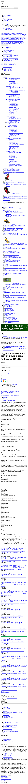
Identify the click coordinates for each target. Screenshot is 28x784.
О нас (4, 16)
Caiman (10, 308)
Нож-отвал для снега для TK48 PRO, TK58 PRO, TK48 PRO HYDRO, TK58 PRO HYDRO (12, 568)
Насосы (11, 84)
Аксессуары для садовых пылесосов (15, 194)
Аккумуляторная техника (9, 251)
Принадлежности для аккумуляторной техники (15, 165)
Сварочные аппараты (14, 120)
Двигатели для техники (15, 118)
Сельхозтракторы (13, 92)
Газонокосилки (13, 130)
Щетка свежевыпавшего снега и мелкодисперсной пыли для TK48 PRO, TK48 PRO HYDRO (13, 551)
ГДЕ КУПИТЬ (6, 15)
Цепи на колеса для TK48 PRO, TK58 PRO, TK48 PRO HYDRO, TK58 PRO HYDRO (14, 560)
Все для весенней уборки (9, 168)
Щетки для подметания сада (16, 114)
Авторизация (9, 30)
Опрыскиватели (13, 161)
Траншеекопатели (13, 149)
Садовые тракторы (13, 91)
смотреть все (13, 64)
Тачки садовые (12, 148)
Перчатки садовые (13, 105)
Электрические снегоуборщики (11, 304)
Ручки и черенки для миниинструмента (14, 109)
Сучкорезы (12, 113)
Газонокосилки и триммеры (10, 230)
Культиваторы (12, 95)
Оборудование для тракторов (16, 87)
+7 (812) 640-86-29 (7, 69)
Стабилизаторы (13, 121)
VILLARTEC (14, 318)
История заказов (7, 739)
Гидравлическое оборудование (16, 144)
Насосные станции (13, 83)
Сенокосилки (12, 135)
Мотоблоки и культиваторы (10, 52)
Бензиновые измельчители (17, 180)
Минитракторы (7, 51)
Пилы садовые (12, 107)
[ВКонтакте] (1, 381)
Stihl (8, 315)
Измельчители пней (14, 146)
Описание (5, 397)
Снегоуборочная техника (9, 48)
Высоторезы (12, 153)
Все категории (7, 47)
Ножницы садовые (13, 104)
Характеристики (7, 398)
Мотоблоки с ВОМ (14, 97)
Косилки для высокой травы (16, 133)
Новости (5, 20)
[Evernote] (5, 381)
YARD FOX (14, 319)
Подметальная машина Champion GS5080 (11, 623)
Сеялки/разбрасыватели (15, 166)
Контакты (5, 21)
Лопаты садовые (13, 103)
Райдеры (11, 88)
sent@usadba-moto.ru (8, 758)
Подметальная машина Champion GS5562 (11, 610)
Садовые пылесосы (15, 193)
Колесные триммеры (14, 131)
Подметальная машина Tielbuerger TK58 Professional (13, 666)
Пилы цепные (12, 162)
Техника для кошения (8, 50)
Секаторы (11, 112)
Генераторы (12, 117)
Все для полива (13, 79)
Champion (12, 309)
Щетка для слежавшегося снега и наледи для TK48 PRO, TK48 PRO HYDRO (13, 603)
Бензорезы (11, 139)
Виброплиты (12, 142)
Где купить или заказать (9, 400)
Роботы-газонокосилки (14, 134)
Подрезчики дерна (13, 147)
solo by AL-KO (15, 321)
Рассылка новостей (8, 741)
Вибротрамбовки (13, 143)
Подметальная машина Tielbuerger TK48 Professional (13, 673)
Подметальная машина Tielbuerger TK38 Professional (13, 679)
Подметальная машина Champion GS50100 (11, 617)
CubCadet (11, 310)
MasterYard (12, 313)
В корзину (3, 554)
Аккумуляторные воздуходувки (11, 170)
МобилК (11, 322)
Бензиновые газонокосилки (17, 243)
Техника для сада (7, 54)
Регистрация (9, 29)
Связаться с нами (7, 713)
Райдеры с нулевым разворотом (17, 90)
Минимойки (12, 81)
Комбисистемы (13, 157)
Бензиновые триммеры (21, 244)
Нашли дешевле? (5, 373)
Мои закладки (6, 740)
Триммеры (11, 136)
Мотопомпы (12, 82)
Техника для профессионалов (10, 55)
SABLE (10, 314)
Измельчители (12, 156)
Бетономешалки (13, 140)
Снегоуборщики (13, 125)
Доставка (5, 17)
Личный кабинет (7, 737)
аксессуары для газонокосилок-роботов (16, 284)
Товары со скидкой (8, 717)
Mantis (9, 312)
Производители (7, 305)
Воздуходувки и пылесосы (15, 152)
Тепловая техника (7, 60)
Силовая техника (7, 56)
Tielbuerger (12, 317)
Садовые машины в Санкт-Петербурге (12, 712)
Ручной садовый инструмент (10, 58)
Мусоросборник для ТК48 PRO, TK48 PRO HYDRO (13, 577)
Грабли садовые (13, 100)
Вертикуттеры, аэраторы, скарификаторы (15, 128)
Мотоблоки (12, 96)
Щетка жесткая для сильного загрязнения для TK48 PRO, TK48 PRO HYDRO (13, 594)
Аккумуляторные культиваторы (11, 261)
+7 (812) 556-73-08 (7, 68)
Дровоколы (12, 155)
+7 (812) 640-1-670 (7, 67)
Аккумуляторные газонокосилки (11, 233)
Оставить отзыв (4, 365)
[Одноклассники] (3, 381)
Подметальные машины (15, 123)
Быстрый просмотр (5, 547)
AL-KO (10, 306)
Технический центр (8, 19)
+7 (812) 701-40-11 (7, 70)
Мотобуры (11, 160)
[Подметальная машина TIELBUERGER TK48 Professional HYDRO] (15, 347)
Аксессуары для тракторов (12, 211)
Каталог (5, 77)
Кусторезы (11, 159)
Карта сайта (6, 715)
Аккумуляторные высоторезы (10, 256)
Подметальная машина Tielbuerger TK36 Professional (13, 686)
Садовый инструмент (14, 110)
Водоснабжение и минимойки (10, 59)
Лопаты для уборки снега (15, 101)
